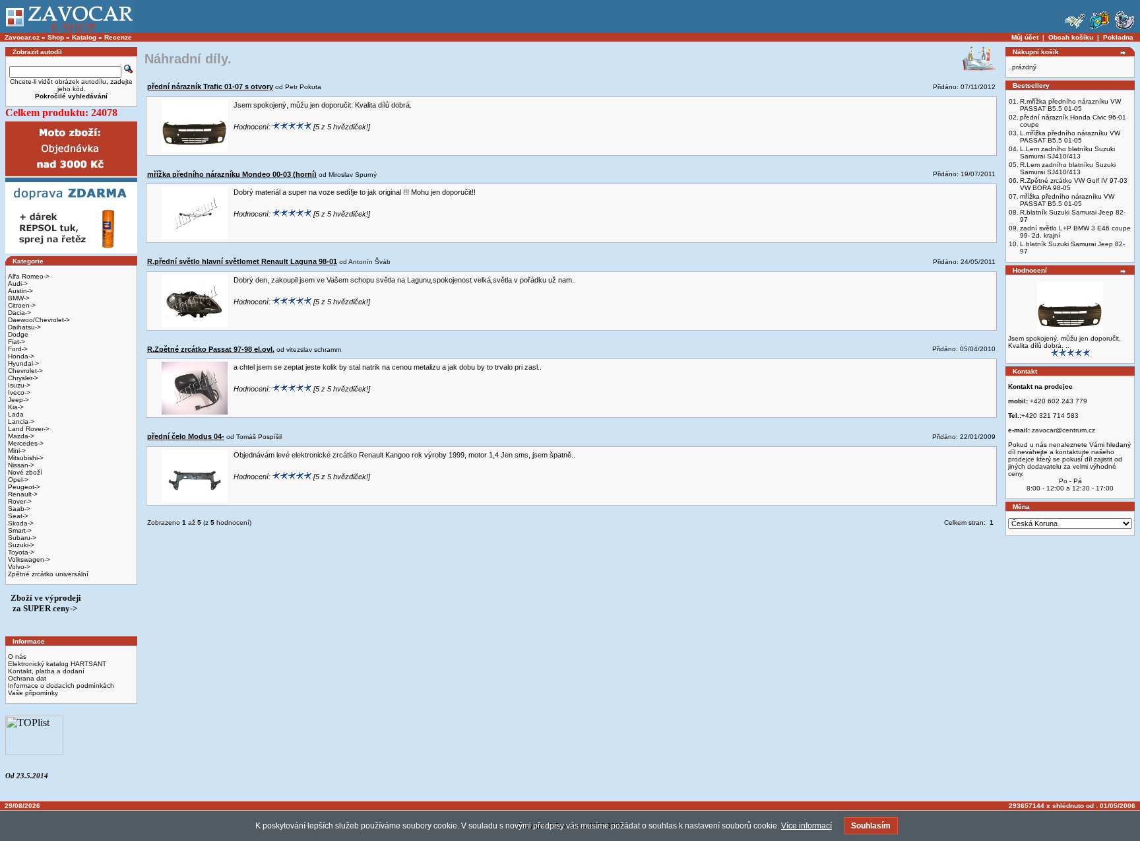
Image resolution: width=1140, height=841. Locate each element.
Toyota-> (21, 552)
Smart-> (20, 530)
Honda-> (21, 356)
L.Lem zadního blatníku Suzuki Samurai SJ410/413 (1067, 152)
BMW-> (19, 298)
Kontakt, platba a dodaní (46, 671)
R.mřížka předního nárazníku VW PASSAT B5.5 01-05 (1070, 105)
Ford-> (18, 349)
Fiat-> (16, 341)
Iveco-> (19, 392)
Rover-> (20, 501)
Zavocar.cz (22, 37)
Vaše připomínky (33, 692)
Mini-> (17, 450)
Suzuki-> (21, 545)
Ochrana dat (27, 678)
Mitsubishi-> (26, 457)
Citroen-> (22, 305)
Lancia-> (21, 421)
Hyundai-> (23, 363)
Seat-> (18, 516)
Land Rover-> (28, 428)
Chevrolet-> (25, 370)
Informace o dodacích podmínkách (61, 685)
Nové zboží (25, 472)
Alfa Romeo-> (28, 276)
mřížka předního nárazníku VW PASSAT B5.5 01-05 (1067, 200)
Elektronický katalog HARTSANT (57, 663)
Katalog (84, 37)
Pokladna (1118, 37)
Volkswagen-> (29, 559)
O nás (17, 656)
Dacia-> (19, 312)
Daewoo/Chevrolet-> (39, 319)
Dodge (18, 334)
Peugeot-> (24, 486)
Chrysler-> (23, 378)
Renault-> (23, 494)
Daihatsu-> (24, 327)
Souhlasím (871, 825)
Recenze (118, 37)
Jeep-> (18, 399)
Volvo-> (19, 566)
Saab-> (19, 508)
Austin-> (20, 290)
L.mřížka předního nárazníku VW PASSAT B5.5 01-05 (1070, 136)
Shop (56, 37)
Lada (16, 414)
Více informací (806, 825)
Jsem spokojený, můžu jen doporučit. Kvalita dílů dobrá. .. (1064, 342)
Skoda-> (21, 523)
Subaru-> (22, 537)
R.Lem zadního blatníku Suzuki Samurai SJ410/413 (1068, 168)
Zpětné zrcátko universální (48, 574)
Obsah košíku (1070, 37)
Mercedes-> (26, 443)
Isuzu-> (19, 385)
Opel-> (18, 479)
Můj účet (1024, 37)
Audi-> (18, 283)
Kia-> (16, 407)
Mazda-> (21, 436)
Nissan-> (21, 465)
